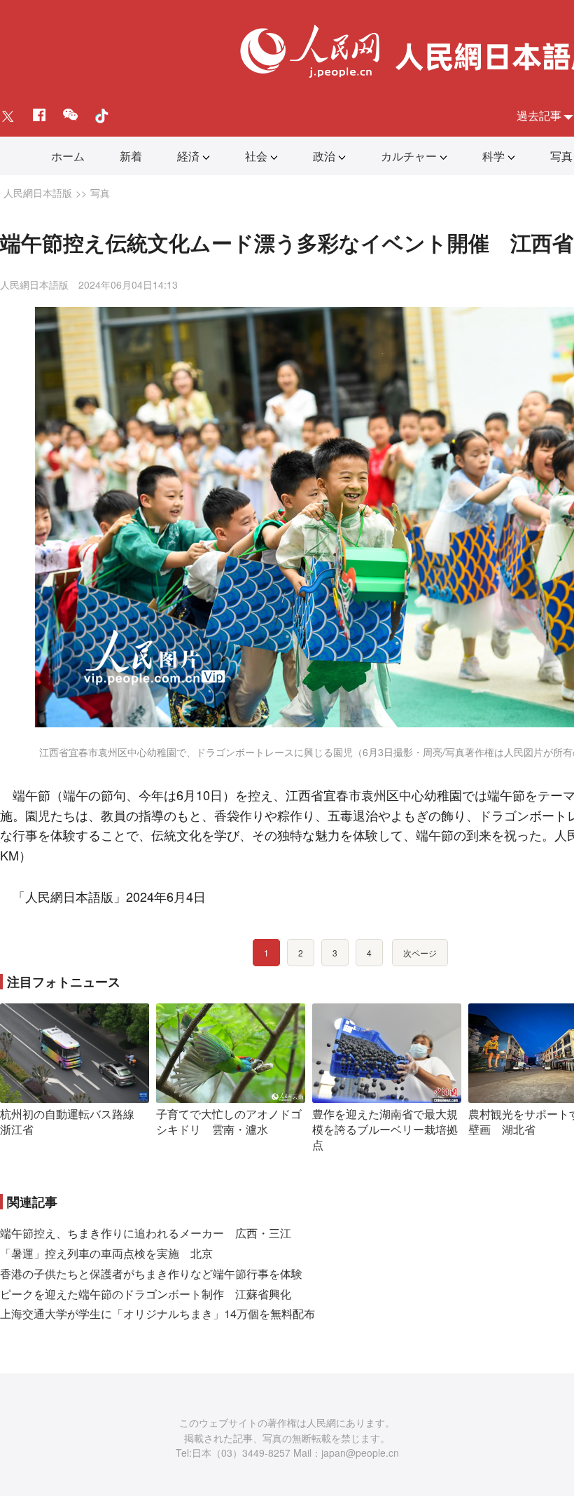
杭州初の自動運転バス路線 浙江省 (73, 1121)
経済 (188, 156)
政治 (324, 156)
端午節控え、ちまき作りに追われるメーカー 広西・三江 (145, 1233)
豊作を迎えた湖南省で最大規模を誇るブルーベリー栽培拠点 (385, 1129)
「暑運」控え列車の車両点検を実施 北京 (106, 1253)
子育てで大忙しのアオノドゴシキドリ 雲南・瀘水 (229, 1121)
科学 (493, 156)
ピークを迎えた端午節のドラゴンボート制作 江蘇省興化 (145, 1294)
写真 (561, 156)
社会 (256, 156)
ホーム (68, 156)
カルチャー (409, 156)
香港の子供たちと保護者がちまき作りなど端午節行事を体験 (151, 1273)
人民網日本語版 (38, 193)
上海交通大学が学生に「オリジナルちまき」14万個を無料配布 (157, 1313)
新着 (131, 156)
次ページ (420, 953)
